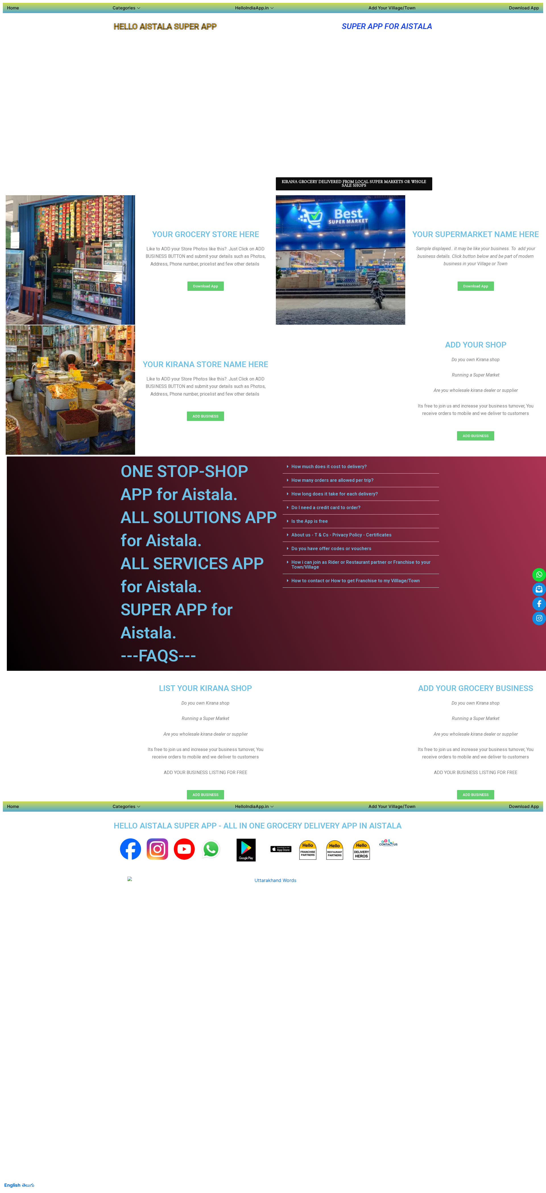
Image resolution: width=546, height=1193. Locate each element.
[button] (361, 467)
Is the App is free (309, 521)
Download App (524, 8)
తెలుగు (28, 1185)
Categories (124, 8)
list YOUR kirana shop (205, 688)
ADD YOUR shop (475, 344)
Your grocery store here (205, 234)
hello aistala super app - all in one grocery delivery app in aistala (258, 825)
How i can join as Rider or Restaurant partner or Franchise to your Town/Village (361, 565)
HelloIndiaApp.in (252, 8)
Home (13, 8)
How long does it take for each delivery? (334, 494)
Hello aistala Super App (165, 26)
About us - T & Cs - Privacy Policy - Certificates (341, 535)
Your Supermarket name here (475, 234)
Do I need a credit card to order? (326, 507)
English (12, 1185)
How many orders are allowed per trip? (332, 480)
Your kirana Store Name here (205, 364)
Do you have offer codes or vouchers (331, 548)
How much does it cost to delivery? (329, 466)
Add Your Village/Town (392, 8)
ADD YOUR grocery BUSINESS (475, 688)
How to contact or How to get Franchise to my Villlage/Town (355, 580)
